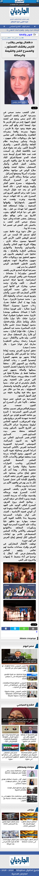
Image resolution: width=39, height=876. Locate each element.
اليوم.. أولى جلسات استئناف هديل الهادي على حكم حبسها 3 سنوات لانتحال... (13, 781)
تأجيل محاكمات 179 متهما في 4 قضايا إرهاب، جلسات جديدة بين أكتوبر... (14, 798)
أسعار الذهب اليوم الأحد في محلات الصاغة (29, 840)
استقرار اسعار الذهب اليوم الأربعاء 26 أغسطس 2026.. (28, 823)
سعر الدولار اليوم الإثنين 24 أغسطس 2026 (10, 822)
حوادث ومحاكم (25, 767)
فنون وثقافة (25, 34)
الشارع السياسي (25, 705)
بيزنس (30, 809)
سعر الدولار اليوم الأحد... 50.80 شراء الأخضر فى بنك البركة (10, 841)
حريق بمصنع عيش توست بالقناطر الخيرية (16, 789)
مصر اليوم (28, 646)
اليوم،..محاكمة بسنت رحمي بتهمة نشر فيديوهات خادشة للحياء (15, 773)
